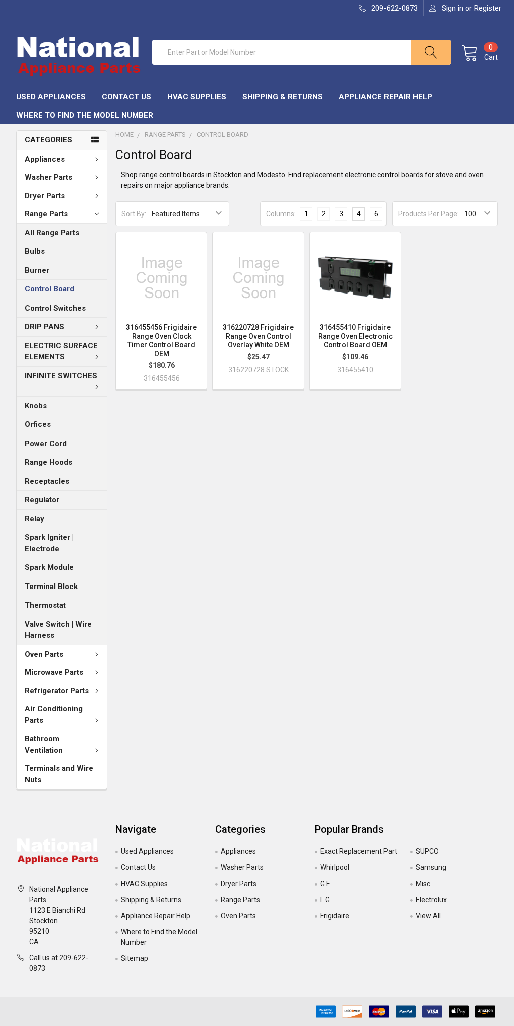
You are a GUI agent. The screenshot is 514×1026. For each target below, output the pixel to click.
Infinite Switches (61, 375)
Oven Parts (44, 654)
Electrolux (431, 900)
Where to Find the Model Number (84, 115)
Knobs (36, 405)
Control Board (49, 289)
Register (487, 8)
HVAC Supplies (196, 96)
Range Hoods (48, 462)
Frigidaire (334, 916)
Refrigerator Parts (57, 690)
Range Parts (46, 213)
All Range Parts (52, 232)
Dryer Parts (45, 195)
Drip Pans (44, 326)
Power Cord (46, 443)
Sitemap (134, 958)
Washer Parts (48, 177)
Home (124, 134)
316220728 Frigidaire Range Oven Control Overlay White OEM (258, 336)
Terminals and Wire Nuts (59, 774)
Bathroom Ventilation (44, 744)
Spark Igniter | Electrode (49, 543)
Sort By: (133, 214)
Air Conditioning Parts (54, 714)
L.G (325, 900)
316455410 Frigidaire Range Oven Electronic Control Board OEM (355, 336)
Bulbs (35, 251)
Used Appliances (51, 96)
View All (428, 916)
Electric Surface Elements (61, 351)
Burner (37, 270)
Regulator (42, 499)
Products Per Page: (428, 214)
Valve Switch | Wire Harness (58, 630)
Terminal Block (51, 586)
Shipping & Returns (282, 96)
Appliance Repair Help (385, 96)
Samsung (431, 867)
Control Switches (55, 308)
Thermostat (45, 605)
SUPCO (427, 851)
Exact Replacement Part (358, 851)
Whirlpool (334, 867)
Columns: (281, 214)
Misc (423, 884)
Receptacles (47, 481)
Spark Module (49, 567)
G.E (325, 884)
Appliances (45, 159)
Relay (34, 518)
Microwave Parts (54, 672)
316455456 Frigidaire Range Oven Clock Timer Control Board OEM (161, 340)
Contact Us (126, 96)
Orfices (38, 424)
